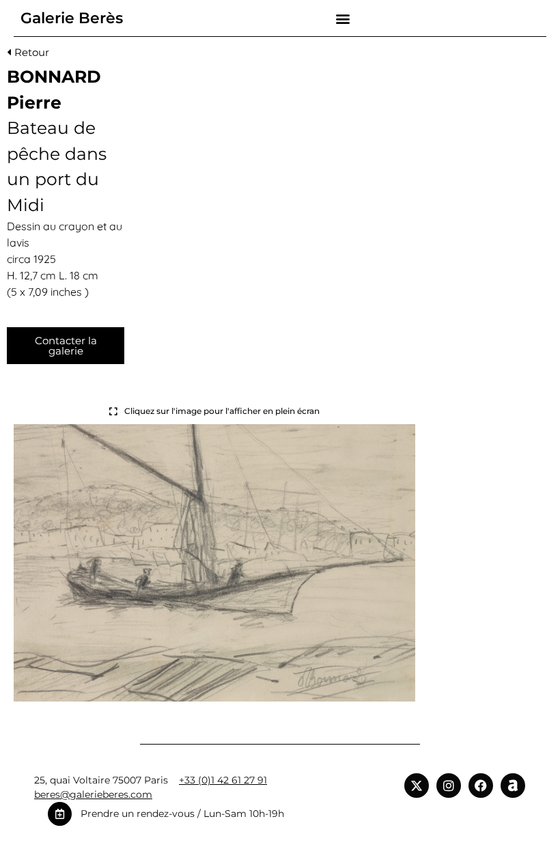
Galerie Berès (71, 18)
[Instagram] (448, 785)
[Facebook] (480, 785)
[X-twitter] (416, 785)
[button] (343, 18)
